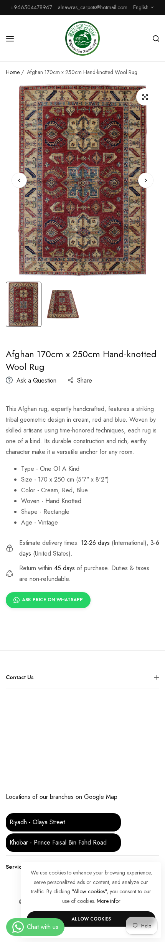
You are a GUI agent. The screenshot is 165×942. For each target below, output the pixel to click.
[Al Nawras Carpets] (82, 38)
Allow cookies (91, 919)
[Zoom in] (144, 97)
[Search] (156, 38)
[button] (145, 180)
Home (13, 72)
